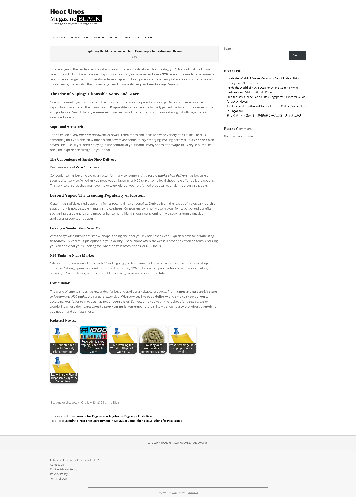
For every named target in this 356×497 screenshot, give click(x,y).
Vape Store (84, 167)
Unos (174, 492)
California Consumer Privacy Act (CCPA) (75, 460)
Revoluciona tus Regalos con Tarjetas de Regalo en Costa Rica (111, 416)
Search (228, 48)
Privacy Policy (59, 474)
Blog (134, 56)
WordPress (193, 492)
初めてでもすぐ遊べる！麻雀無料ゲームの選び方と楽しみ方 (264, 115)
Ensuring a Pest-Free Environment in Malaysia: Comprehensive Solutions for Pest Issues (123, 420)
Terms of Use (58, 478)
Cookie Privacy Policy (63, 469)
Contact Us (57, 464)
